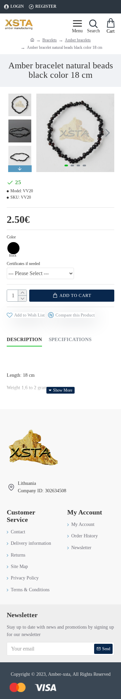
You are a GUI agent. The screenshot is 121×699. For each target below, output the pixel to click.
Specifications (70, 339)
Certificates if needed (23, 263)
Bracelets (49, 40)
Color (11, 237)
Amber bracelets (78, 40)
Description (24, 339)
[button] (43, 132)
